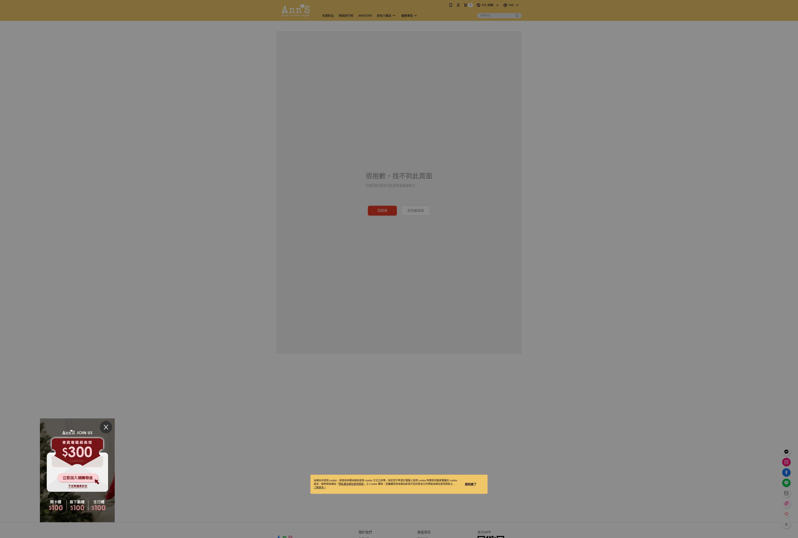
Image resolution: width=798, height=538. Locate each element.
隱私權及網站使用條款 (351, 484)
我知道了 (471, 484)
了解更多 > (320, 487)
